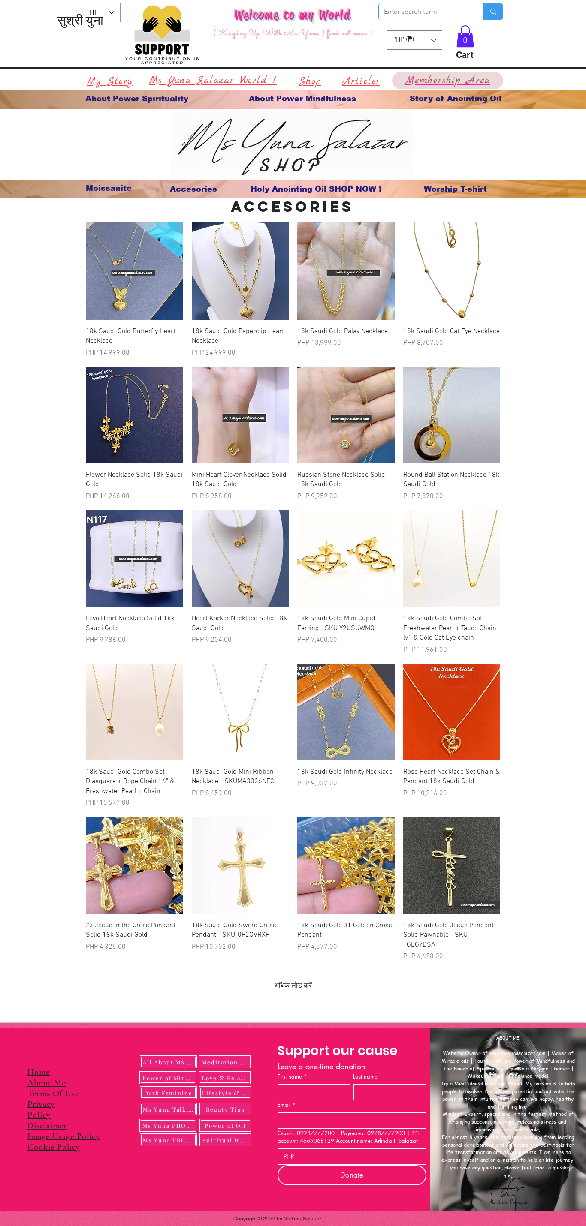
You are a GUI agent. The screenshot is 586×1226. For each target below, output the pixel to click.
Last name (365, 1076)
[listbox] (414, 40)
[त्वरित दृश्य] (134, 271)
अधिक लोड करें (293, 986)
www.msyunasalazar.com (517, 1053)
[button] (465, 36)
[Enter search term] (493, 11)
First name (292, 1076)
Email (287, 1105)
